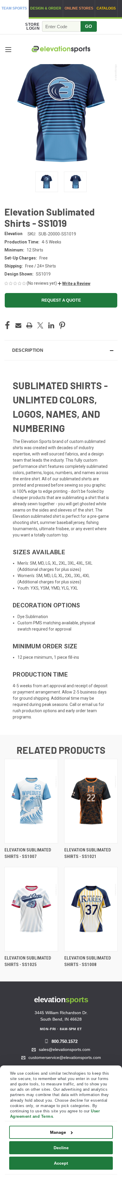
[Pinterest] (62, 325)
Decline (61, 1147)
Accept (61, 1163)
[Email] (18, 325)
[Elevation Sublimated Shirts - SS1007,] (31, 801)
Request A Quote (61, 300)
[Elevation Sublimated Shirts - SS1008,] (91, 909)
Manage (58, 1132)
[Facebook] (7, 325)
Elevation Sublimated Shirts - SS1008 (87, 961)
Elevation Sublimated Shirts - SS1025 (27, 961)
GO (88, 26)
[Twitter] (40, 325)
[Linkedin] (51, 325)
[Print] (29, 325)
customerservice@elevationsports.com (64, 1057)
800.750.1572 (65, 1041)
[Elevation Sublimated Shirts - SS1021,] (91, 801)
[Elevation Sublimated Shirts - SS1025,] (31, 909)
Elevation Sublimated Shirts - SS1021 (87, 853)
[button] (8, 49)
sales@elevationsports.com (64, 1049)
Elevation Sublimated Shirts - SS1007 (27, 853)
